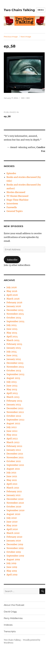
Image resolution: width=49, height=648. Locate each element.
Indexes (8, 625)
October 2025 (14, 317)
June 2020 (12, 521)
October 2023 (14, 370)
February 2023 (14, 400)
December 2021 (15, 453)
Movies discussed (16, 192)
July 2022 (12, 427)
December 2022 (15, 408)
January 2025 (14, 347)
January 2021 (13, 495)
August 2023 (13, 378)
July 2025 (12, 325)
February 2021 (14, 491)
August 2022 (13, 423)
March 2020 (13, 533)
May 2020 (12, 525)
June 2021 (12, 476)
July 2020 (12, 518)
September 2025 (15, 321)
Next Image (26, 36)
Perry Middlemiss (13, 618)
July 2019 (11, 563)
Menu (41, 10)
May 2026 (12, 291)
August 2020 (13, 514)
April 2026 (12, 295)
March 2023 (13, 397)
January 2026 (14, 306)
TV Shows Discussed (17, 196)
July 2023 (11, 381)
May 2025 (12, 332)
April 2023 (12, 393)
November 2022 (15, 412)
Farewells (12, 207)
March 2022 (13, 442)
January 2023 (14, 404)
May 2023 (12, 389)
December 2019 (15, 544)
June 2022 (12, 431)
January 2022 (14, 450)
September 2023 (15, 374)
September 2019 (15, 555)
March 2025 (13, 340)
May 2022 (12, 434)
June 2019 (12, 567)
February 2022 (14, 446)
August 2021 (13, 468)
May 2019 (12, 570)
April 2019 (12, 574)
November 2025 (15, 313)
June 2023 (12, 385)
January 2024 (14, 359)
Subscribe (12, 259)
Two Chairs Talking (19, 10)
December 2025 (15, 310)
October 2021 (14, 461)
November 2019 (15, 548)
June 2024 (12, 355)
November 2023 (15, 366)
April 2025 (12, 336)
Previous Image (11, 36)
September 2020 (15, 510)
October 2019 (14, 552)
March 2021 (13, 487)
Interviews (12, 203)
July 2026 (12, 287)
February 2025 (14, 344)
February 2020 (14, 536)
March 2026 (13, 298)
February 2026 (14, 302)
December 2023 (15, 363)
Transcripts (10, 631)
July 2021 (11, 472)
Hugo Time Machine (17, 199)
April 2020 (12, 529)
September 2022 (15, 419)
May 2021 (12, 480)
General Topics (15, 211)
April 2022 (12, 438)
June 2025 (12, 329)
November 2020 (15, 502)
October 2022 (14, 415)
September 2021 (15, 465)
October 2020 (14, 506)
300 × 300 (25, 98)
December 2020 (15, 499)
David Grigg (10, 611)
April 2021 (12, 484)
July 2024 (12, 351)
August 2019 (13, 559)
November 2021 (15, 457)
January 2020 (14, 540)
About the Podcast (14, 605)
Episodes (11, 173)
